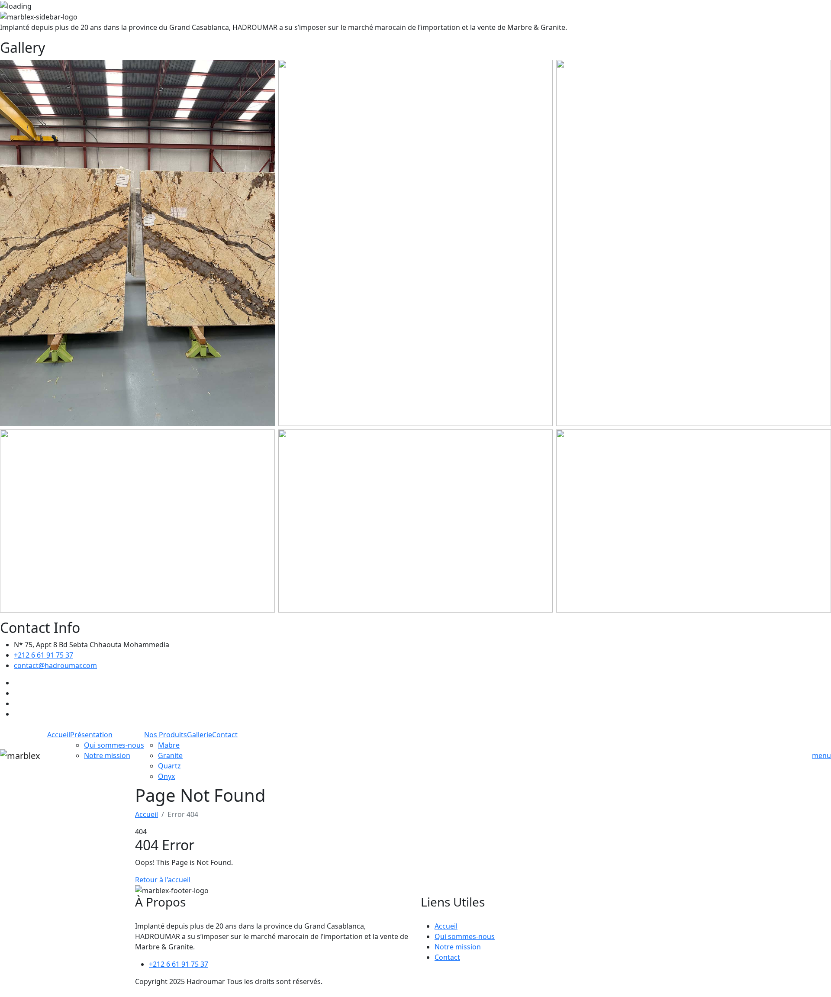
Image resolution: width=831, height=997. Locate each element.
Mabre (169, 745)
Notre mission (107, 755)
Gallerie (199, 734)
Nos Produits (165, 734)
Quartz (169, 766)
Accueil (58, 734)
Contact (225, 734)
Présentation (91, 734)
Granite (170, 755)
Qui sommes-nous (114, 745)
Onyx (166, 776)
